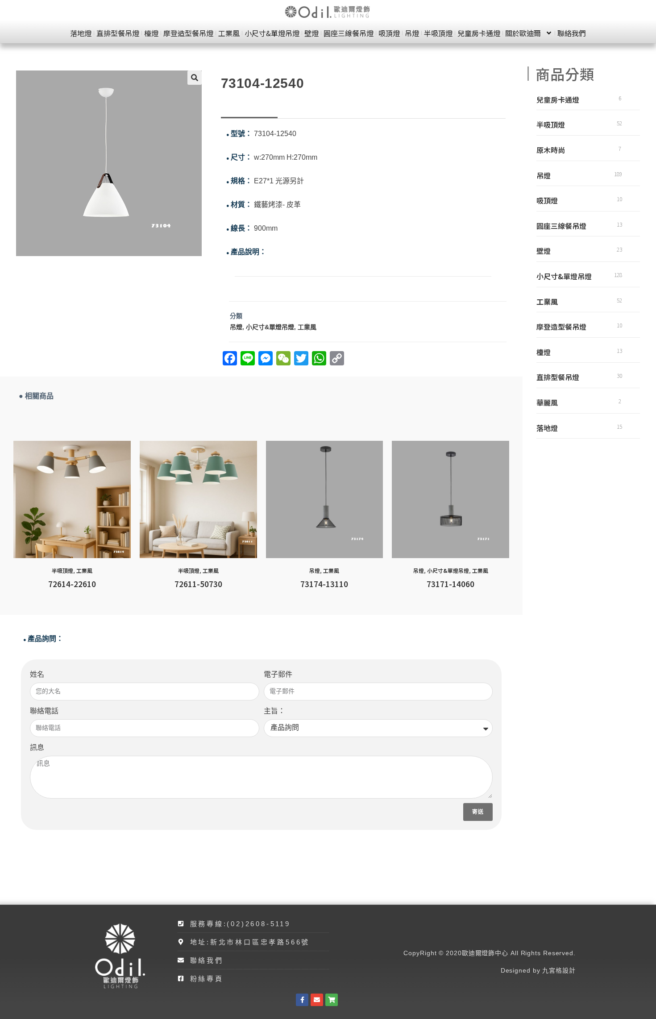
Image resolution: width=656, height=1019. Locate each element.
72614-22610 (72, 583)
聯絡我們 (571, 33)
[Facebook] (302, 1000)
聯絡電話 (44, 711)
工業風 (229, 33)
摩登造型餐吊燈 (188, 33)
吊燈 (412, 33)
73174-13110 (324, 583)
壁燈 (311, 33)
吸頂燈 (389, 33)
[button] (194, 77)
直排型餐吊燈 (117, 33)
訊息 (37, 747)
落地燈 (80, 33)
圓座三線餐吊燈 (349, 33)
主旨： (274, 711)
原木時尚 (550, 150)
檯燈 (151, 33)
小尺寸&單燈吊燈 (272, 33)
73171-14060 (450, 583)
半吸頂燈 (438, 33)
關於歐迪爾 (523, 33)
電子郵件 (278, 674)
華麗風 (547, 402)
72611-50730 (198, 583)
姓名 (37, 674)
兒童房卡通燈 (478, 33)
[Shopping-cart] (331, 1000)
